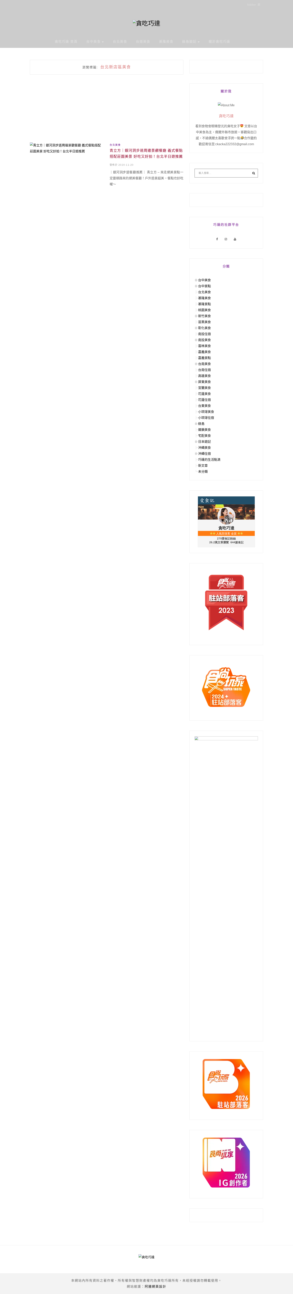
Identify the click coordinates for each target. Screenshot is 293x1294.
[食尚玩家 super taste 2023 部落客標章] (226, 602)
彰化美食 (204, 328)
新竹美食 (204, 316)
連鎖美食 (204, 429)
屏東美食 (204, 382)
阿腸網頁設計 (155, 1286)
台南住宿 (204, 370)
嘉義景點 (204, 358)
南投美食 (204, 340)
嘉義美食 (204, 352)
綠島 (201, 423)
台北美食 (120, 41)
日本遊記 (204, 441)
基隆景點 (204, 304)
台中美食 (93, 41)
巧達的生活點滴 (209, 459)
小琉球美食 (206, 411)
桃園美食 (204, 310)
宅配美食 (204, 435)
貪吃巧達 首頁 (66, 41)
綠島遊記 (189, 41)
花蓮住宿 (204, 399)
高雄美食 (204, 376)
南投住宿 (204, 334)
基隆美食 (166, 41)
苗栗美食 (204, 322)
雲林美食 (204, 346)
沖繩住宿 (204, 453)
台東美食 (204, 405)
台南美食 (143, 41)
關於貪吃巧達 (219, 41)
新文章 (203, 465)
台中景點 (204, 286)
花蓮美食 (204, 393)
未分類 (203, 471)
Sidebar (251, 4)
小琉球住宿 (206, 417)
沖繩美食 (204, 447)
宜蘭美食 (204, 388)
